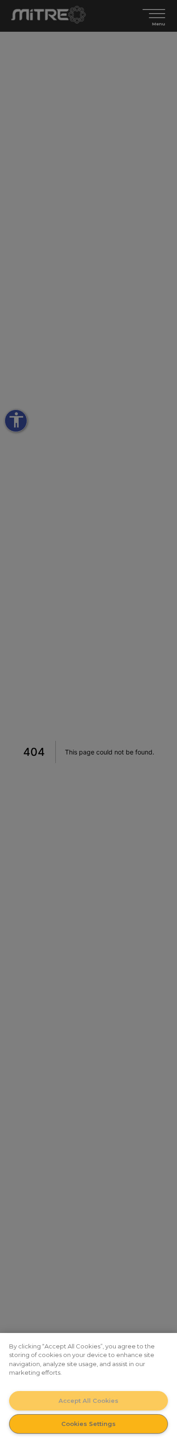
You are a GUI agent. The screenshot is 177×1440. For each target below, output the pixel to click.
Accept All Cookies (88, 1400)
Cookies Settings (88, 1423)
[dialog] (88, 1386)
